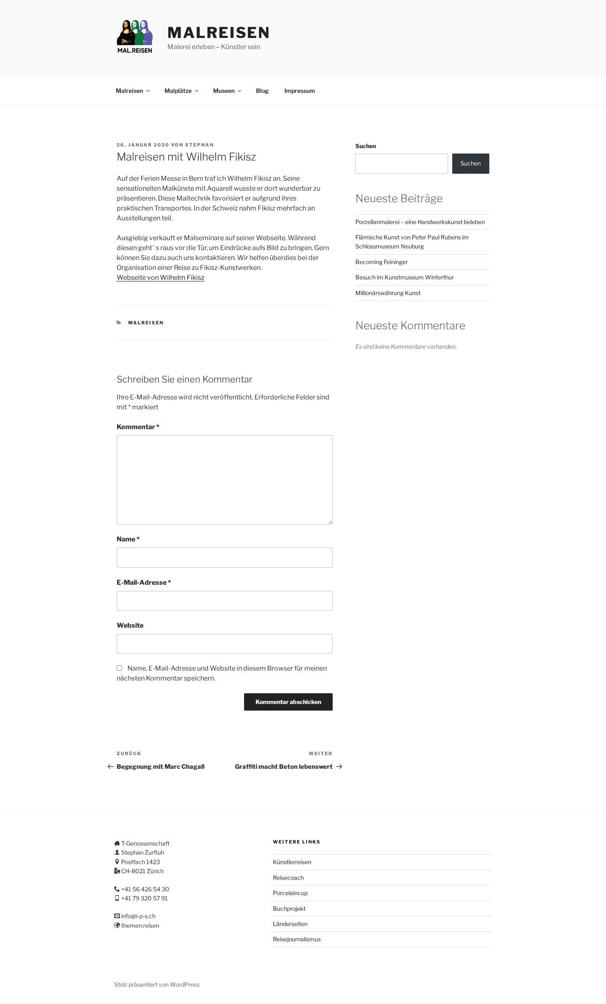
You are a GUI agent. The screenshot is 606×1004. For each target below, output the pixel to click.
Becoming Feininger (381, 261)
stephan (199, 145)
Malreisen (218, 33)
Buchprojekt (289, 908)
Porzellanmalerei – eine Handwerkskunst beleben (420, 221)
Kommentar (138, 427)
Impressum (299, 90)
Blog (262, 90)
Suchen (365, 145)
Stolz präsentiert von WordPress (157, 984)
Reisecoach (288, 877)
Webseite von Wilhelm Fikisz (160, 277)
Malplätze (178, 90)
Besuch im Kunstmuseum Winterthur (404, 277)
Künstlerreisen (292, 861)
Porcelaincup (290, 892)
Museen (224, 90)
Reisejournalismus (297, 939)
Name (128, 539)
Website (130, 625)
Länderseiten (290, 923)
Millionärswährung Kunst (387, 292)
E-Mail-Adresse (144, 582)
